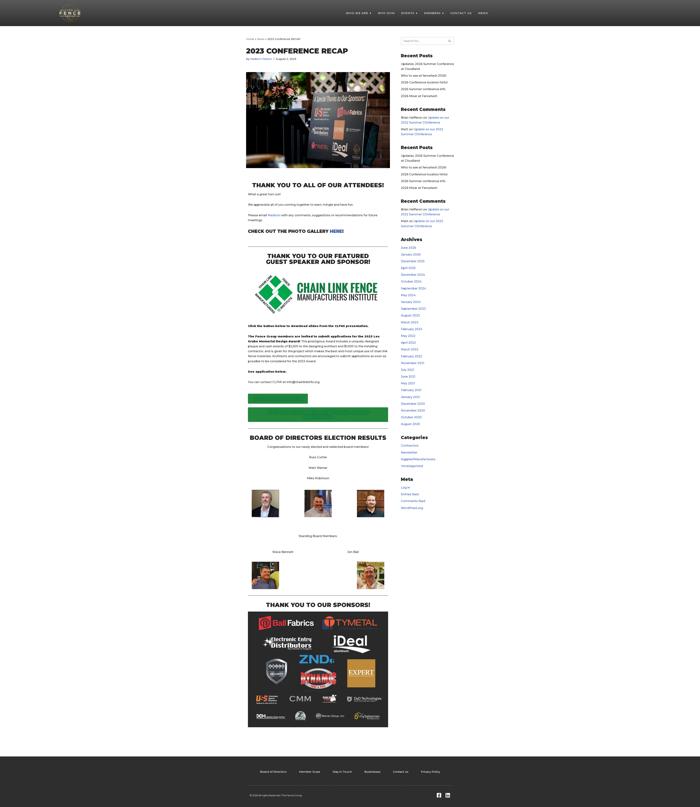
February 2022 (411, 356)
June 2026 (408, 247)
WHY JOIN (386, 13)
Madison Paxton (261, 59)
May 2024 (408, 295)
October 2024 (411, 281)
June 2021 (408, 376)
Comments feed (413, 501)
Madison (274, 215)
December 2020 (413, 404)
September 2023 (413, 308)
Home (250, 39)
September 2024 (413, 288)
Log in (405, 487)
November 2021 (412, 363)
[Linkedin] (447, 795)
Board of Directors (273, 771)
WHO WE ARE (357, 13)
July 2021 (407, 370)
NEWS (483, 13)
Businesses (372, 771)
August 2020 (410, 424)
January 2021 (410, 397)
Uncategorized (412, 466)
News (261, 39)
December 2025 (413, 261)
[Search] (450, 41)
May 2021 (408, 383)
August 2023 (410, 315)
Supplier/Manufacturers (418, 459)
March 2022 (409, 349)
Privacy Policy (430, 771)
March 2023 (409, 322)
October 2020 (411, 417)
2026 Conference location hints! (424, 82)
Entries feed (410, 494)
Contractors (410, 445)
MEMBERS (432, 13)
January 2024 (411, 302)
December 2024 (413, 274)
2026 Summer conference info (423, 89)
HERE (336, 231)
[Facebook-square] (439, 795)
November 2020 (413, 410)
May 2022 (408, 336)
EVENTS (407, 13)
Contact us (400, 771)
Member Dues (309, 771)
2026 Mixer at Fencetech (419, 96)
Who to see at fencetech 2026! (423, 75)
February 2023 (411, 329)
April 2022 (408, 342)
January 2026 (411, 254)
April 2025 (408, 268)
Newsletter (409, 452)
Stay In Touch (342, 771)
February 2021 (411, 390)
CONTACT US (461, 13)
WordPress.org (412, 508)
